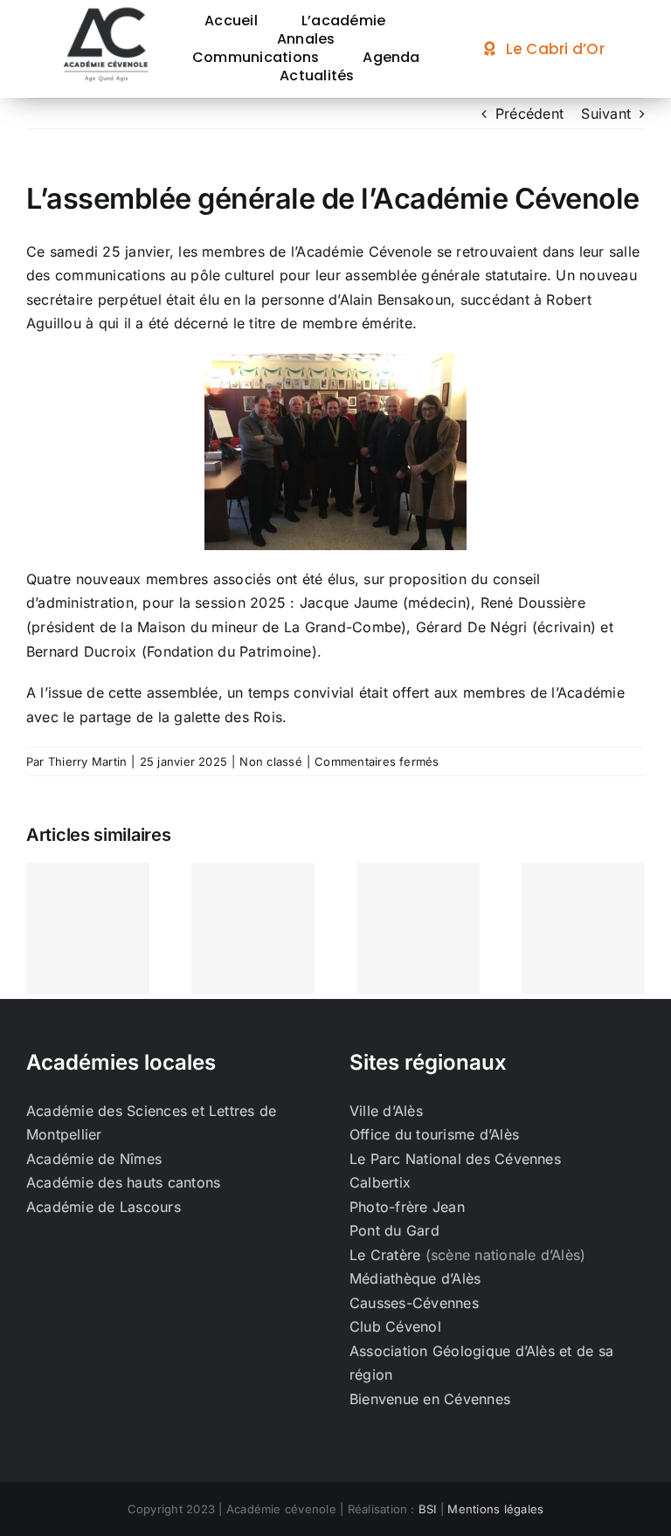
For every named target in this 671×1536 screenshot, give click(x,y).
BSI (428, 1509)
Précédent (529, 113)
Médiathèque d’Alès (415, 1278)
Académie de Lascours (103, 1207)
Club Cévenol (395, 1326)
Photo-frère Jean (407, 1207)
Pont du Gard (394, 1230)
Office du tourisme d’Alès (434, 1134)
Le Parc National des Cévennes (455, 1158)
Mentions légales (495, 1509)
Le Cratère (384, 1255)
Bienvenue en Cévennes (429, 1399)
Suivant (606, 113)
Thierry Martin (87, 761)
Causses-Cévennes (414, 1303)
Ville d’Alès (386, 1110)
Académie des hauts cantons (123, 1182)
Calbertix (380, 1182)
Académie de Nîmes (94, 1158)
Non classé (270, 761)
